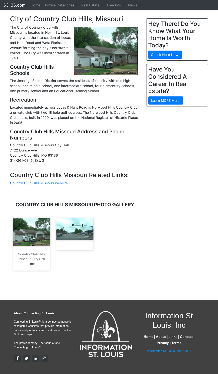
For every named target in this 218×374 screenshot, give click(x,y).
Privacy (163, 343)
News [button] (133, 5)
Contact (186, 337)
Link (32, 264)
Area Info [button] (114, 5)
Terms (176, 343)
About (161, 337)
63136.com (14, 5)
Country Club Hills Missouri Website (39, 183)
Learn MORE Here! (165, 100)
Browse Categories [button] (59, 5)
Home (35, 5)
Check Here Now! (165, 54)
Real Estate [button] (90, 5)
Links (172, 337)
